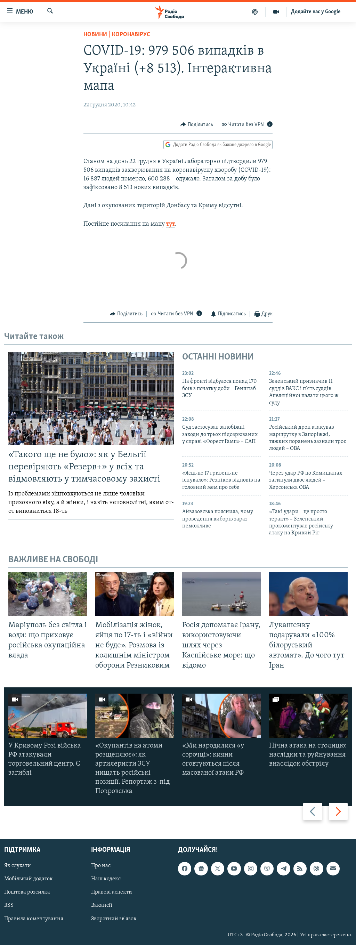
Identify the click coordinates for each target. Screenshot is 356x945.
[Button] (196, 124)
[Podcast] (316, 868)
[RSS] (300, 868)
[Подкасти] (255, 12)
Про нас (101, 866)
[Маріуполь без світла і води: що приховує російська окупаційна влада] (47, 594)
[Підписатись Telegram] (283, 868)
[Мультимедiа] (276, 12)
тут (170, 224)
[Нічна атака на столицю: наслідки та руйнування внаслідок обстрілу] (308, 716)
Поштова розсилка (27, 892)
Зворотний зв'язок (114, 918)
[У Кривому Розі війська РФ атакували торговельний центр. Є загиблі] (47, 716)
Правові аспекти (111, 892)
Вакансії (101, 905)
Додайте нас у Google (316, 12)
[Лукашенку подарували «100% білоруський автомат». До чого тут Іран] (308, 594)
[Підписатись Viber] (267, 868)
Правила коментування (33, 918)
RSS (9, 905)
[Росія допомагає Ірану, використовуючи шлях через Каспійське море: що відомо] (221, 594)
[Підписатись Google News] (201, 868)
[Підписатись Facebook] (184, 868)
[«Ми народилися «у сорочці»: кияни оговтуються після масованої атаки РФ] (221, 716)
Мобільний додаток (28, 879)
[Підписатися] (333, 868)
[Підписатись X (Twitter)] (217, 868)
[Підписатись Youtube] (234, 868)
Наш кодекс (106, 879)
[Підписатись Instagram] (250, 868)
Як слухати (17, 866)
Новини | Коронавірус (116, 35)
